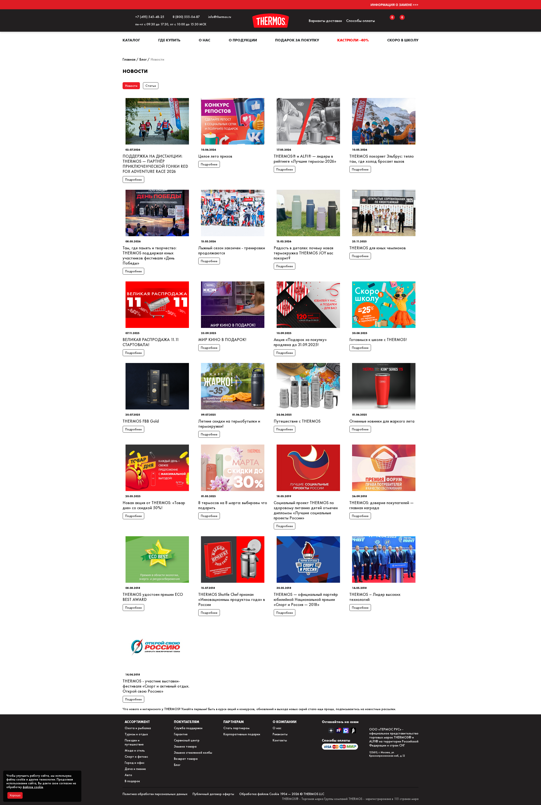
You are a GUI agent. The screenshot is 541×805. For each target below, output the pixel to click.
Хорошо (15, 795)
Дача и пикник (135, 769)
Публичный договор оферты (213, 794)
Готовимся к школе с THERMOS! (378, 339)
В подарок (132, 781)
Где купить (169, 40)
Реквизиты (280, 734)
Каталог (131, 40)
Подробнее (133, 179)
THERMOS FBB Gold (141, 421)
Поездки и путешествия (134, 742)
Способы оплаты (360, 20)
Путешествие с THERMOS (297, 421)
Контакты (280, 740)
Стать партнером (236, 728)
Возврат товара (186, 759)
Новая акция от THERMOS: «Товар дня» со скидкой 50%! (154, 505)
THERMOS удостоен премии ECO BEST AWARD (153, 597)
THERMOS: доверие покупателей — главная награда (381, 505)
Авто (128, 775)
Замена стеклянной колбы (193, 752)
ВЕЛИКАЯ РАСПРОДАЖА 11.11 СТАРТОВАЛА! (151, 342)
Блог (177, 765)
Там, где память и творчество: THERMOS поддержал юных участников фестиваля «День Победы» (149, 255)
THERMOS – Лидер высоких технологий (374, 597)
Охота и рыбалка (138, 728)
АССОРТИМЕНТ (137, 722)
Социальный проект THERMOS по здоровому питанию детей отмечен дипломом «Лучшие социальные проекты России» (306, 510)
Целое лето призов (215, 156)
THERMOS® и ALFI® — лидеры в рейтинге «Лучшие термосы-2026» (305, 159)
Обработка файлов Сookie (259, 794)
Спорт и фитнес (136, 757)
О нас (204, 40)
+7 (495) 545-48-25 (149, 17)
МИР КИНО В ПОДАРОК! (222, 339)
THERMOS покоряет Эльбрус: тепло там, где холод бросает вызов (381, 159)
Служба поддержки (188, 728)
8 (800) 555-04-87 (185, 17)
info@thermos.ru (218, 17)
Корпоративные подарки (241, 734)
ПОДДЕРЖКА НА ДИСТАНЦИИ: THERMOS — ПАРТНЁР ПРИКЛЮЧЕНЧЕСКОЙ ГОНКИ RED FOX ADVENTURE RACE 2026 (155, 164)
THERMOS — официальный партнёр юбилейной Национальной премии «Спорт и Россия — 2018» (306, 599)
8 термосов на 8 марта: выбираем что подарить (232, 505)
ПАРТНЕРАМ (233, 722)
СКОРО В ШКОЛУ (402, 40)
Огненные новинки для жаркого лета (381, 421)
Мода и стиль (135, 750)
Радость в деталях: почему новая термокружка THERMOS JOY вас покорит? (303, 253)
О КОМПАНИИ (284, 722)
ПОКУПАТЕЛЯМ (186, 722)
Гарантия (180, 734)
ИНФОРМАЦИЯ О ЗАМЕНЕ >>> (394, 5)
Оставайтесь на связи (340, 722)
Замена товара (185, 746)
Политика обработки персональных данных (155, 794)
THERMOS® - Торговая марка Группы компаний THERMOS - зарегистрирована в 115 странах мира (350, 799)
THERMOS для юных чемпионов (377, 247)
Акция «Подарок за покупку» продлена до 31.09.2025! (300, 342)
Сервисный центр (186, 740)
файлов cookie (33, 787)
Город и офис (134, 763)
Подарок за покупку (297, 40)
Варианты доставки (325, 20)
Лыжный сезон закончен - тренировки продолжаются (231, 250)
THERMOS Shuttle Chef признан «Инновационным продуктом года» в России (231, 599)
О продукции (243, 40)
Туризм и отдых (136, 734)
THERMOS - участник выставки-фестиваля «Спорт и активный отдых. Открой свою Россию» (156, 686)
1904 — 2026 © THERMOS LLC (302, 794)
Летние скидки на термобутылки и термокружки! (229, 424)
